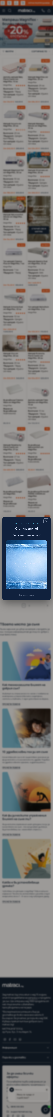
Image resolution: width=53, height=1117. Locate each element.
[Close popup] (46, 521)
